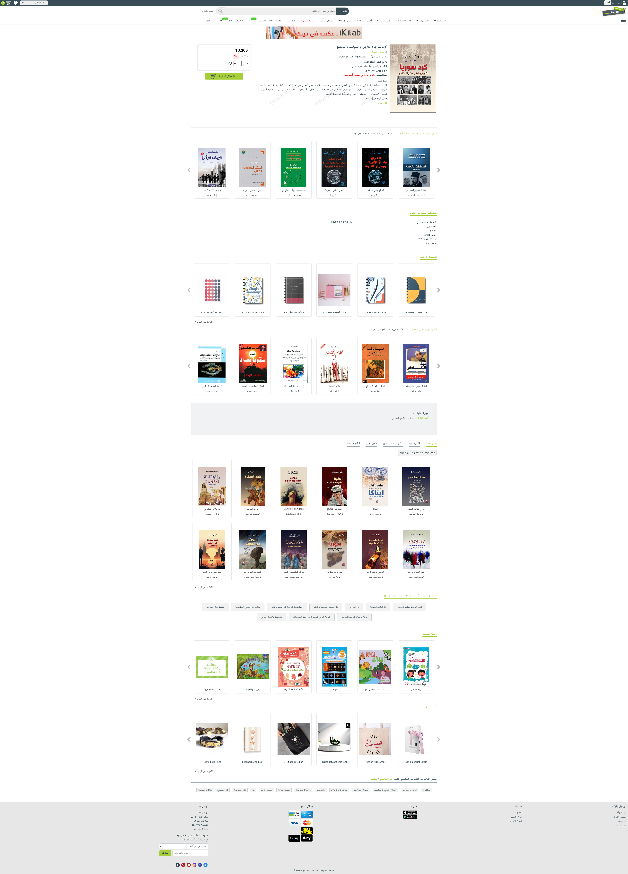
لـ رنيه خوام (375, 391)
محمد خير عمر (252, 514)
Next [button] (189, 170)
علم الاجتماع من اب (416, 572)
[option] (416, 170)
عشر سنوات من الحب (212, 572)
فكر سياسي (222, 790)
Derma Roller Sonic (416, 762)
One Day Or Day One (416, 313)
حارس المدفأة (253, 509)
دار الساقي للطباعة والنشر (326, 607)
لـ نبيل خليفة (293, 391)
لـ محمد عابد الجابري (252, 195)
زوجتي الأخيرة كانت (375, 572)
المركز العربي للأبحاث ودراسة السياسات (311, 617)
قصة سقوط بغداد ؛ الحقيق (252, 386)
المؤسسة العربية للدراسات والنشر (287, 607)
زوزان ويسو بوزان (333, 514)
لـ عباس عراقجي (416, 391)
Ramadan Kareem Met (334, 762)
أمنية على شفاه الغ (334, 509)
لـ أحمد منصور (253, 391)
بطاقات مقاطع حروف (212, 690)
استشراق (426, 790)
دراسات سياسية (303, 790)
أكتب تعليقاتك (421, 418)
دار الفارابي (354, 607)
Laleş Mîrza (292, 514)
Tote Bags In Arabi (375, 762)
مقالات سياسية (205, 790)
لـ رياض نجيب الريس (293, 195)
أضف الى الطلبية (227, 76)
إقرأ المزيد (382, 103)
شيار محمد (210, 577)
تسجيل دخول (617, 3)
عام (253, 790)
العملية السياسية (361, 790)
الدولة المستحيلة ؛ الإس (212, 386)
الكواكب (334, 690)
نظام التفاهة (334, 386)
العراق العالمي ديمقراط (334, 190)
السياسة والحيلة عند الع (375, 386)
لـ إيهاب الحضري (211, 195)
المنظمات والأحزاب (339, 790)
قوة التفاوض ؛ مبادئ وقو (416, 386)
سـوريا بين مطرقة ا (334, 572)
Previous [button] (439, 170)
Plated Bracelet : (212, 762)
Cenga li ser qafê (294, 509)
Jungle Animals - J (375, 690)
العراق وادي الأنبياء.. (375, 190)
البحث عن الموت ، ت (252, 572)
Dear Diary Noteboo (294, 313)
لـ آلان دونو (334, 391)
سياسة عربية (266, 790)
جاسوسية (320, 790)
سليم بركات (374, 514)
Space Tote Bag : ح (293, 762)
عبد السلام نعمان (374, 577)
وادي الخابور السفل (416, 509)
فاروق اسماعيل (415, 514)
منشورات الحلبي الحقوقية (247, 607)
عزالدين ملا (333, 577)
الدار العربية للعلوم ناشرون (409, 607)
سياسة (374, 779)
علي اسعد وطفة (415, 577)
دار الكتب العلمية (378, 607)
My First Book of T (293, 690)
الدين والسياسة (409, 790)
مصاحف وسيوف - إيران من (293, 190)
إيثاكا (375, 509)
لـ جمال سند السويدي (416, 195)
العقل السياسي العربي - (252, 190)
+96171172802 (200, 821)
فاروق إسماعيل (211, 514)
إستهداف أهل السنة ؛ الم (294, 386)
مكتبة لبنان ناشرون (215, 607)
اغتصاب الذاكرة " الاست (211, 190)
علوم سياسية (240, 790)
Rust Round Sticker (212, 313)
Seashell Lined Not (252, 762)
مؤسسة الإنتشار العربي (271, 617)
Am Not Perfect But (375, 313)
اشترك (165, 853)
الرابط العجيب (416, 690)
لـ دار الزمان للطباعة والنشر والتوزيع (417, 453)
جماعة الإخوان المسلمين (416, 190)
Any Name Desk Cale (334, 313)
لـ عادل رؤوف (375, 195)
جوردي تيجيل (378, 52)
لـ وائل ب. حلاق (212, 391)
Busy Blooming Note (252, 313)
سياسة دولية (284, 790)
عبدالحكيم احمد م (251, 577)
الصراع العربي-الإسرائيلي (385, 790)
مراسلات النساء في (212, 509)
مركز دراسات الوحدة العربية (354, 617)
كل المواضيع (386, 779)
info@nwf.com (200, 825)
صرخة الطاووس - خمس (293, 572)
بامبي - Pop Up (252, 690)
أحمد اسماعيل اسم (292, 577)
